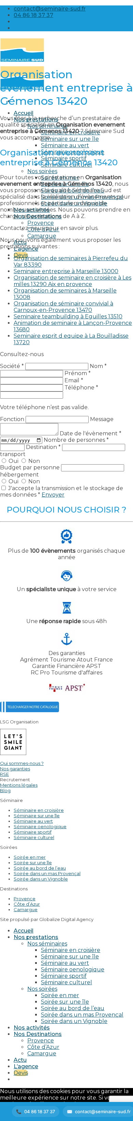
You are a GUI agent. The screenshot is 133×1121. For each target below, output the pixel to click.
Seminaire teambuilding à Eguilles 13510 (68, 316)
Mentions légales (19, 785)
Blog (5, 790)
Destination (43, 447)
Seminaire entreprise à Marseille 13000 (66, 271)
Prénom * (77, 373)
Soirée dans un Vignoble (41, 879)
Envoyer (53, 494)
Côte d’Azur (27, 904)
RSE (4, 774)
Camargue (41, 236)
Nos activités (32, 1027)
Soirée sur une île (33, 862)
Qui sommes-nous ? (22, 763)
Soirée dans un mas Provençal (47, 873)
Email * (73, 380)
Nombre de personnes (76, 440)
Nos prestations (36, 937)
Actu (20, 1060)
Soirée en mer (30, 857)
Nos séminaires (47, 943)
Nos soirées (42, 171)
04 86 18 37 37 (39, 1111)
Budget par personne (30, 467)
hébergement (19, 474)
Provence (40, 223)
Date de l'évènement (90, 433)
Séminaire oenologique (40, 826)
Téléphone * (81, 387)
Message (102, 419)
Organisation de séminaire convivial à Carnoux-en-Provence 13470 (63, 306)
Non (33, 461)
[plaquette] (29, 710)
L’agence (26, 1066)
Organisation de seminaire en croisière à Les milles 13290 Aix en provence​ (72, 280)
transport (13, 454)
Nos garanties (15, 768)
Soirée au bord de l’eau (40, 868)
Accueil (23, 113)
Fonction (13, 419)
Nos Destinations (38, 1034)
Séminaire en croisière (39, 810)
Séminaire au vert (65, 145)
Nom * (98, 366)
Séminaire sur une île (70, 139)
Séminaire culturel (34, 837)
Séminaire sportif (32, 832)
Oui (13, 461)
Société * (12, 366)
